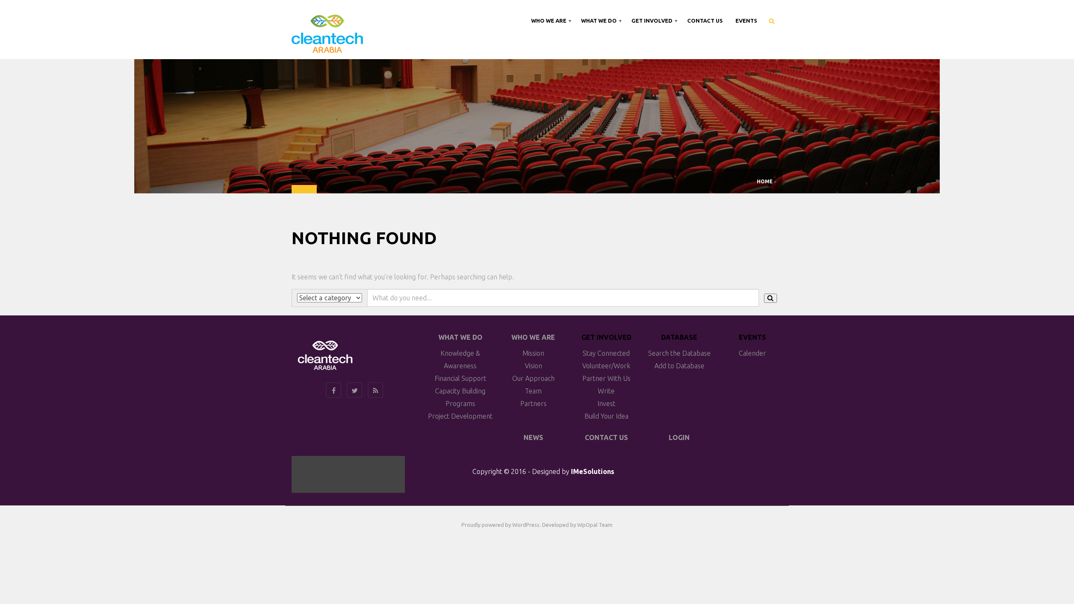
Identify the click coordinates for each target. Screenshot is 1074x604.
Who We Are (549, 20)
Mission (533, 353)
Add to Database (679, 366)
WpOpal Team (595, 525)
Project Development (460, 416)
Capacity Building (460, 391)
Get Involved (652, 20)
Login (679, 437)
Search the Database (679, 353)
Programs (460, 403)
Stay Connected (606, 353)
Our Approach (533, 378)
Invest (606, 403)
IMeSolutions (592, 471)
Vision (533, 366)
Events (746, 20)
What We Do (599, 20)
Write (606, 391)
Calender (752, 353)
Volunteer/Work (606, 366)
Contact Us (705, 20)
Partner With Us (606, 378)
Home (765, 181)
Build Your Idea (606, 416)
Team (533, 391)
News (533, 437)
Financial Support (460, 378)
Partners (533, 403)
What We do (460, 337)
